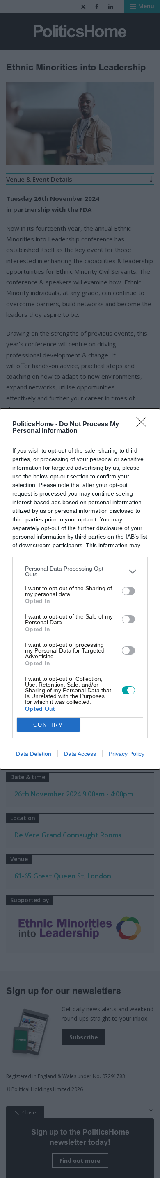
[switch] (128, 591)
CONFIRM (48, 725)
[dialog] (80, 589)
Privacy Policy (126, 753)
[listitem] (80, 571)
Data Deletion (33, 753)
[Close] (144, 424)
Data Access (80, 753)
